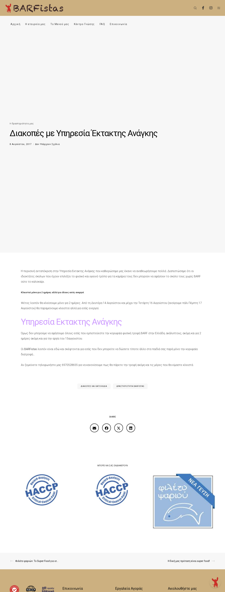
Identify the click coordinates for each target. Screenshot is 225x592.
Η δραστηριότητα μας (22, 123)
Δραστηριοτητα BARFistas (130, 386)
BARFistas (30, 349)
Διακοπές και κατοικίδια (94, 386)
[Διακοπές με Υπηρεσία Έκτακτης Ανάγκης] (94, 427)
